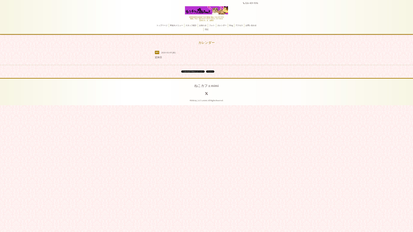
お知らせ (202, 25)
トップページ (161, 25)
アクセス (239, 25)
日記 (206, 29)
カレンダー (222, 25)
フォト (212, 25)
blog (231, 25)
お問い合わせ (251, 25)
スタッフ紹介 (191, 25)
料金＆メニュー (176, 25)
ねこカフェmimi (206, 86)
